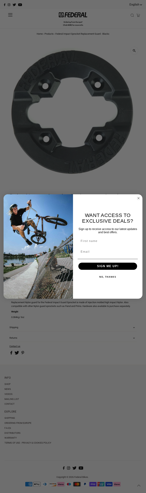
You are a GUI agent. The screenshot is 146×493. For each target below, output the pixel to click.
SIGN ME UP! (108, 266)
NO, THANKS (107, 277)
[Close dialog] (138, 198)
